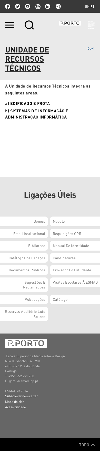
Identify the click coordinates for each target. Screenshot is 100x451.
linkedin (47, 6)
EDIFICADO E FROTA (30, 103)
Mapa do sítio (14, 401)
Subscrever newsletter (21, 396)
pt (92, 6)
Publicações (35, 299)
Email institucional (29, 233)
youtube (27, 6)
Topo (84, 444)
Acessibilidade (15, 407)
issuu (37, 6)
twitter (17, 6)
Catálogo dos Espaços (27, 257)
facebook (7, 6)
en (87, 6)
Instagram (57, 6)
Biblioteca (36, 245)
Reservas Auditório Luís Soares (25, 314)
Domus (39, 221)
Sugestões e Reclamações (34, 284)
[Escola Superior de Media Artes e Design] (77, 25)
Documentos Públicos (27, 269)
